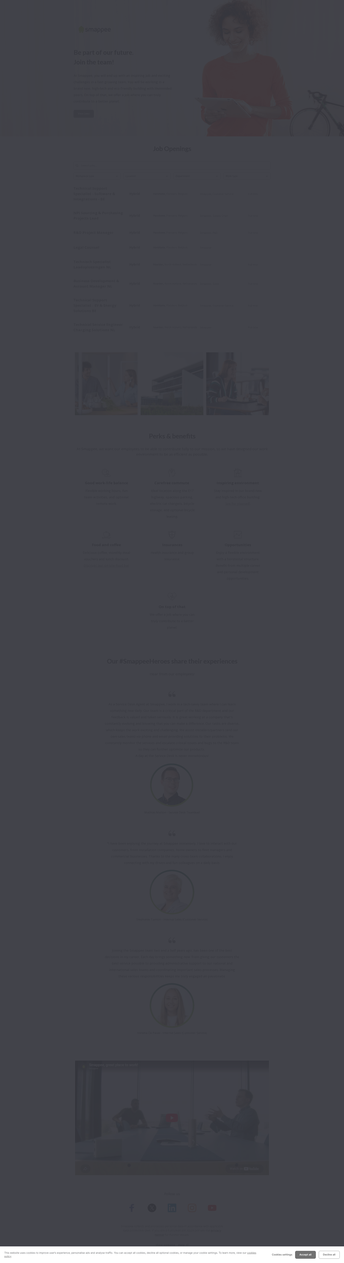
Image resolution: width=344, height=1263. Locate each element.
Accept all (305, 1254)
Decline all (329, 1254)
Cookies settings (282, 1254)
